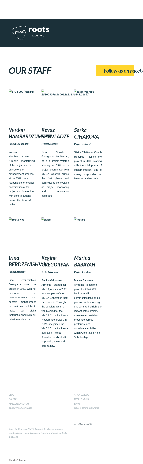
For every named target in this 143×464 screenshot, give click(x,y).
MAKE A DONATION (19, 403)
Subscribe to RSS (60, 4)
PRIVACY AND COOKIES (20, 408)
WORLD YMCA (81, 399)
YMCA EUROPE (81, 394)
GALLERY (13, 399)
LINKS (77, 403)
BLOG (11, 394)
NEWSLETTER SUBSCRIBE (86, 408)
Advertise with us (83, 4)
